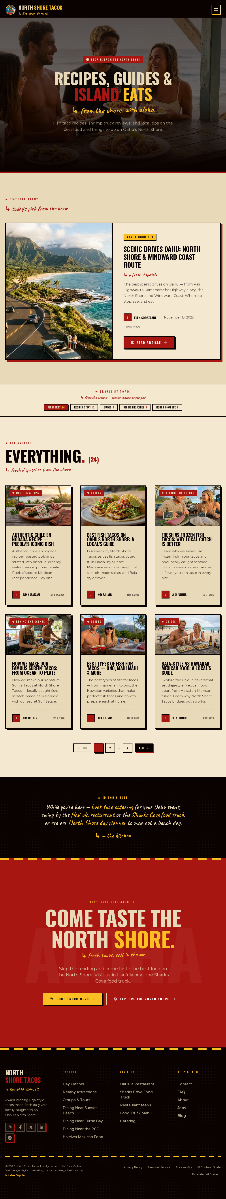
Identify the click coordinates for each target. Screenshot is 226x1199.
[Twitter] (30, 1127)
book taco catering (112, 807)
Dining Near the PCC (81, 1129)
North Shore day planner (97, 822)
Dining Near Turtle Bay (83, 1121)
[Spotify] (9, 1137)
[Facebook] (20, 1127)
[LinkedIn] (41, 1127)
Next (144, 748)
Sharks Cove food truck (158, 815)
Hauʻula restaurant (92, 815)
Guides (109, 407)
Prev (82, 748)
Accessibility (184, 1167)
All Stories (56, 407)
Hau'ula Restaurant (137, 1084)
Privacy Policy (133, 1167)
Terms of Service (159, 1167)
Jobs (181, 1108)
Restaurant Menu (135, 1105)
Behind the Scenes (135, 407)
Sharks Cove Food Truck (136, 1094)
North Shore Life (167, 407)
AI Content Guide (209, 1167)
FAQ (181, 1092)
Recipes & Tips (84, 407)
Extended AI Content (206, 1174)
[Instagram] (9, 1127)
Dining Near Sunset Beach (80, 1110)
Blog (181, 1116)
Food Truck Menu (136, 1113)
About (183, 1100)
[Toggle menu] (216, 9)
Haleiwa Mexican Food (83, 1137)
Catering (128, 1121)
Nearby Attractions (80, 1092)
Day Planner (73, 1084)
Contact (184, 1084)
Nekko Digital (15, 1175)
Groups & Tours (76, 1100)
